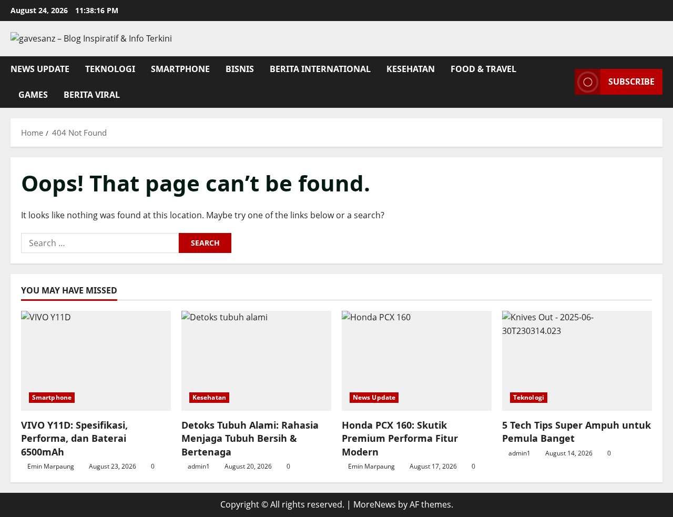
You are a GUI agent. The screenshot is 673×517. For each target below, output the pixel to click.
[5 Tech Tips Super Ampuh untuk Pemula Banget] (577, 361)
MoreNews (374, 504)
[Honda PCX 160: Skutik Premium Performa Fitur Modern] (417, 361)
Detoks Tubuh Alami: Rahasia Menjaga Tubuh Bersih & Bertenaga (250, 438)
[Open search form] (563, 82)
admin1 (199, 466)
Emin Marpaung (50, 466)
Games (33, 94)
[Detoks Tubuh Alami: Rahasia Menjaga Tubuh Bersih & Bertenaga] (256, 361)
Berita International (320, 69)
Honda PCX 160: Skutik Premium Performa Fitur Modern (400, 438)
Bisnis (240, 69)
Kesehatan (410, 69)
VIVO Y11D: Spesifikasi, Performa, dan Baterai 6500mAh (74, 438)
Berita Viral (92, 94)
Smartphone (180, 69)
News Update (40, 69)
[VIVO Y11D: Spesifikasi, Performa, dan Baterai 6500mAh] (96, 361)
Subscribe (631, 81)
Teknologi (110, 69)
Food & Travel (483, 69)
